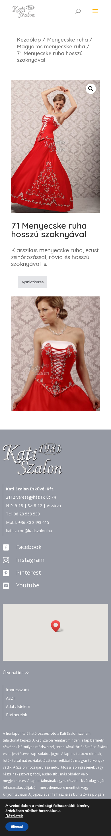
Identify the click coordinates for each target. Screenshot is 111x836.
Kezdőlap (29, 39)
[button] (57, 626)
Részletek (14, 816)
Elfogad (17, 826)
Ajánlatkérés (33, 282)
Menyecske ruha (67, 39)
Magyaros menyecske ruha (51, 46)
